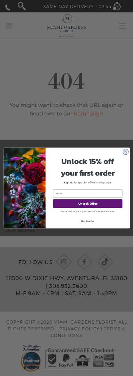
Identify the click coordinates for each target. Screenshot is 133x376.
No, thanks (87, 221)
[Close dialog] (125, 152)
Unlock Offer (87, 203)
